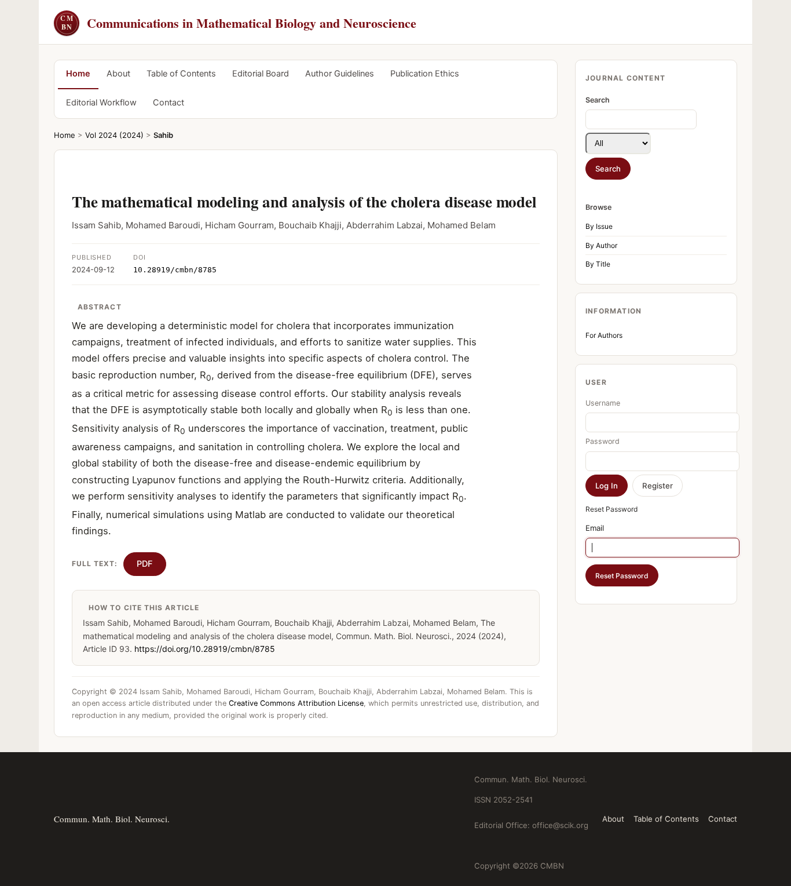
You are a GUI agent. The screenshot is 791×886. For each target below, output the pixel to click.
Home (78, 73)
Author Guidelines (339, 73)
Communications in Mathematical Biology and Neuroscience (238, 22)
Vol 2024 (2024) (114, 135)
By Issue (599, 226)
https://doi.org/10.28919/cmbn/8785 (204, 649)
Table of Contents (181, 73)
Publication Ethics (424, 73)
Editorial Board (260, 73)
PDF (145, 564)
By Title (597, 264)
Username (602, 403)
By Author (601, 245)
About (118, 73)
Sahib (163, 135)
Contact (168, 102)
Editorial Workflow (101, 102)
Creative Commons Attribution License (296, 703)
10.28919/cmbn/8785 (175, 269)
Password (602, 441)
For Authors (603, 335)
